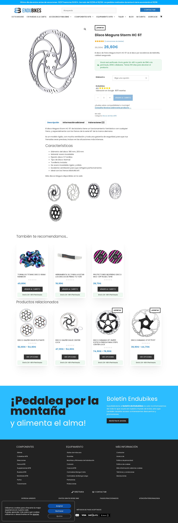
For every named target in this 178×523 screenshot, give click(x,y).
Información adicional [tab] (73, 122)
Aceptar (59, 506)
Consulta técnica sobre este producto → (113, 108)
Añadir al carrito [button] (32, 289)
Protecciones (71, 484)
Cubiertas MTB (22, 456)
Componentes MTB (82, 17)
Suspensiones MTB (24, 468)
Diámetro (100, 77)
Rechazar (59, 511)
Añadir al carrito (123, 97)
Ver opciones (32, 357)
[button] (85, 29)
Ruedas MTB (21, 472)
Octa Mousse (18, 17)
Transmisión (21, 484)
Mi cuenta (140, 17)
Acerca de (152, 17)
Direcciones (21, 460)
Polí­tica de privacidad (124, 460)
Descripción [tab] (53, 122)
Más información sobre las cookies (129, 468)
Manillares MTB (22, 476)
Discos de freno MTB (109, 116)
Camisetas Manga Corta (76, 472)
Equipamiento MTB (105, 17)
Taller (121, 17)
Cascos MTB (71, 468)
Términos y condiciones (125, 472)
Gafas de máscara (74, 452)
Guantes (70, 456)
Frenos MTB (21, 464)
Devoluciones (121, 476)
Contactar (120, 452)
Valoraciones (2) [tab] (96, 122)
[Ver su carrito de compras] (161, 16)
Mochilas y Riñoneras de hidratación (80, 460)
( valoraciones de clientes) (114, 41)
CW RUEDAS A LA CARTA (36, 17)
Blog (131, 17)
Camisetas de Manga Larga (77, 476)
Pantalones (71, 480)
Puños (19, 480)
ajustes (36, 514)
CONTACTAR (149, 9)
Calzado (70, 464)
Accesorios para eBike (59, 17)
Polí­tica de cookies (123, 464)
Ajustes (59, 516)
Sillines (19, 452)
